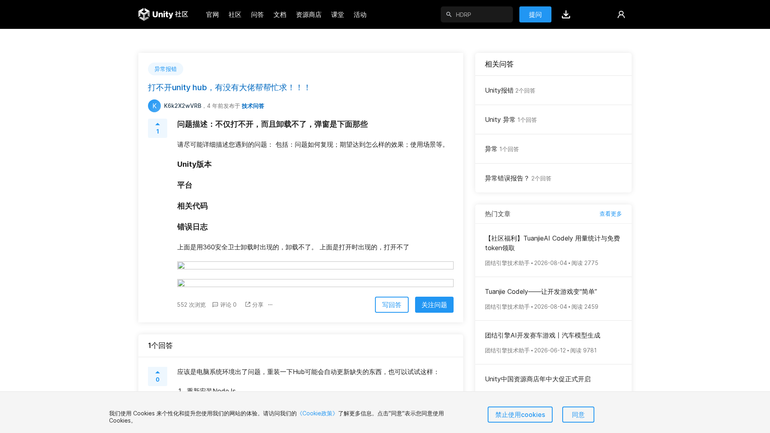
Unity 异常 (511, 119)
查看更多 (611, 213)
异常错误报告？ (518, 178)
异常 (502, 149)
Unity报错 (510, 90)
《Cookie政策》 (317, 413)
